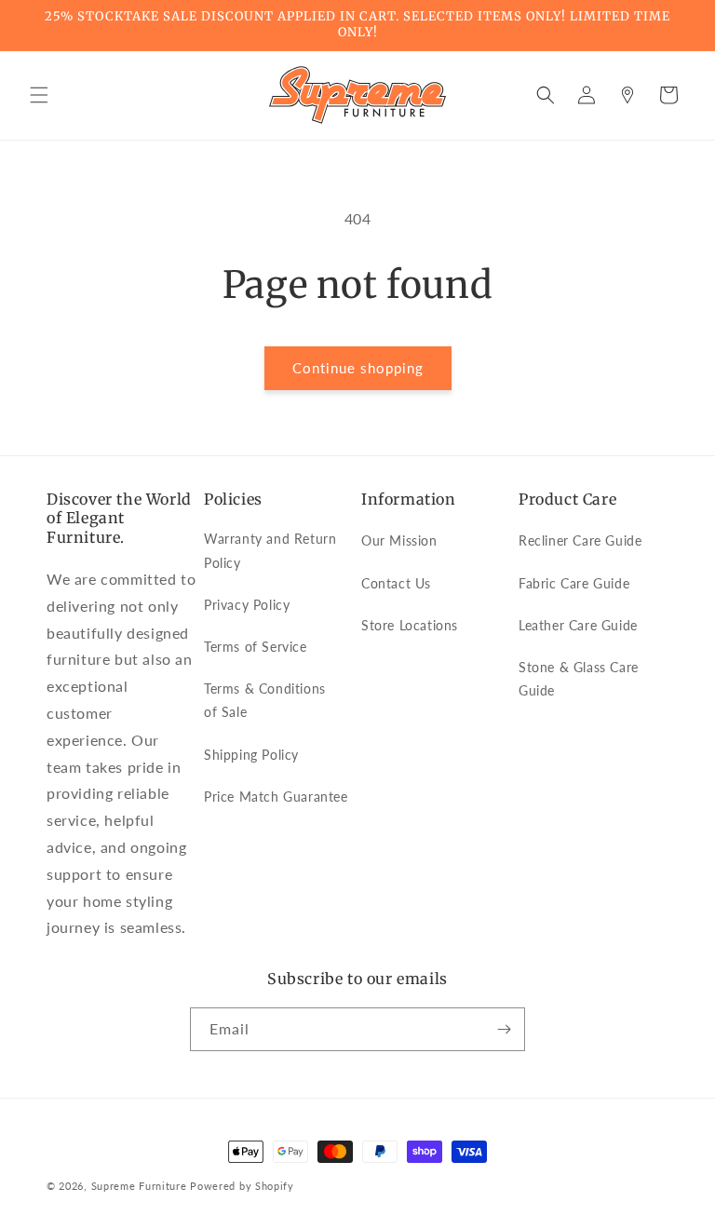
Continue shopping (358, 367)
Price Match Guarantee (276, 796)
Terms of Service (255, 647)
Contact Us (396, 583)
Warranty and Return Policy (270, 550)
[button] (39, 94)
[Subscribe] (503, 1029)
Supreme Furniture (139, 1186)
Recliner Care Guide (580, 540)
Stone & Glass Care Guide (579, 678)
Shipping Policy (251, 755)
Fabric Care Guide (574, 583)
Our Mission (399, 540)
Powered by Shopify (242, 1186)
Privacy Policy (247, 605)
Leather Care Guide (578, 625)
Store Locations (409, 625)
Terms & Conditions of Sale (265, 700)
